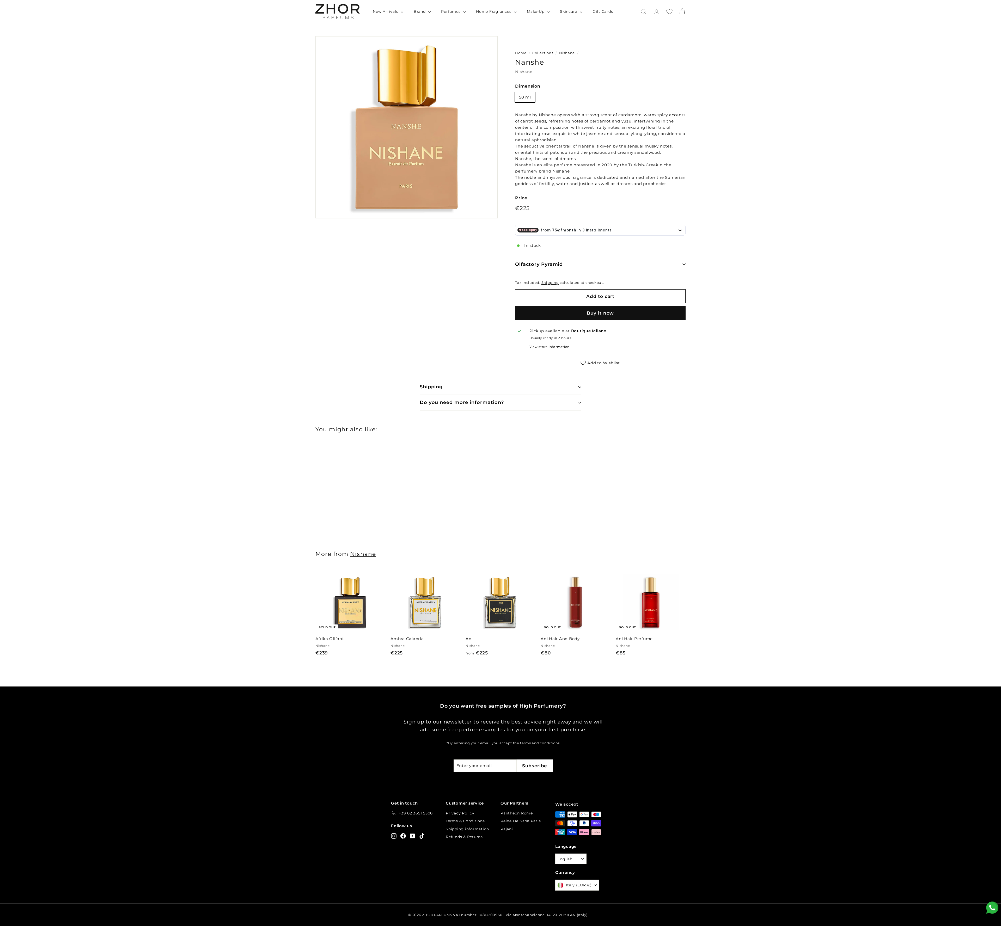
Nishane (567, 53)
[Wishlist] (669, 11)
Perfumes (451, 11)
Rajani (506, 829)
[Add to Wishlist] (383, 582)
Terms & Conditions (465, 821)
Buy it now (600, 313)
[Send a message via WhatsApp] (992, 908)
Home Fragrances (494, 11)
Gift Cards (603, 11)
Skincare (569, 11)
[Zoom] (406, 127)
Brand (420, 11)
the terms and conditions (536, 743)
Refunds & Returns (464, 837)
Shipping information (467, 829)
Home (521, 53)
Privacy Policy (460, 813)
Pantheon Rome (516, 813)
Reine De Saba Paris (520, 821)
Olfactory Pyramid (539, 264)
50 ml (525, 97)
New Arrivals (386, 11)
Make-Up (536, 11)
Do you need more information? (462, 402)
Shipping (550, 283)
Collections (543, 53)
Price (521, 197)
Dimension (527, 86)
